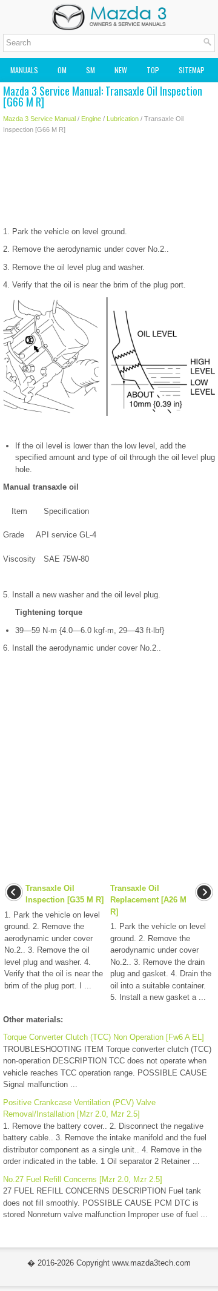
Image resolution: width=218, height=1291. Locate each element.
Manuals (24, 70)
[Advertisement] (109, 183)
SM (90, 70)
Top (153, 70)
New (120, 70)
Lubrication (123, 118)
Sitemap (192, 70)
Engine (91, 118)
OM (62, 70)
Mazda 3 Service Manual (39, 118)
